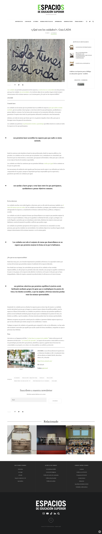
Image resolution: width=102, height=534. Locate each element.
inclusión (50, 377)
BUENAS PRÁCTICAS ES (46, 21)
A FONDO (35, 21)
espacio (42, 377)
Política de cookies (51, 481)
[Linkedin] (55, 513)
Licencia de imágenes (51, 472)
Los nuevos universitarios (83, 47)
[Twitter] (89, 21)
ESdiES (47, 33)
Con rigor (20, 472)
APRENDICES (58, 21)
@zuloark (45, 368)
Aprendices (20, 481)
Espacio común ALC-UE (20, 478)
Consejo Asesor (81, 478)
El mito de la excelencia (83, 63)
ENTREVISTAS (19, 21)
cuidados (17, 377)
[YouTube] (47, 513)
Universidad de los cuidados (41, 381)
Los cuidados (10, 90)
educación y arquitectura (30, 377)
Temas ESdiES (79, 21)
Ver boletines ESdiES (51, 469)
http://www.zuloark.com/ (44, 361)
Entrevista (20, 469)
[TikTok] (51, 513)
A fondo (20, 475)
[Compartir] (22, 84)
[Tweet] (18, 84)
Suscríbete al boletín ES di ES (81, 484)
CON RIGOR (28, 21)
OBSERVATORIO (68, 21)
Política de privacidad (51, 478)
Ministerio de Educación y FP (22, 381)
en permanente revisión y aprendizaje (33, 124)
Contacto (82, 469)
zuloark (54, 381)
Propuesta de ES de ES (81, 475)
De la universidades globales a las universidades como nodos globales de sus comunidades (84, 55)
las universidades (24, 92)
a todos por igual (48, 163)
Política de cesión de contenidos (51, 475)
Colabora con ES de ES (81, 472)
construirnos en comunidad (46, 90)
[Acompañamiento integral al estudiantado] (68, 439)
